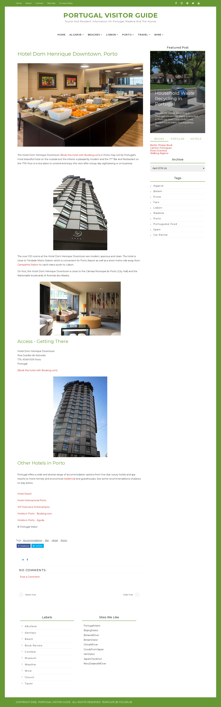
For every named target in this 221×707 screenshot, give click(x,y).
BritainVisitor (91, 639)
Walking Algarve (159, 153)
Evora (157, 196)
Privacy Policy (66, 3)
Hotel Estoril (24, 493)
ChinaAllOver (91, 644)
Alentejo (30, 632)
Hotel (55, 540)
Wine (157, 34)
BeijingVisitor (91, 630)
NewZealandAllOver (95, 663)
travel (143, 34)
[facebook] (176, 3)
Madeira (158, 213)
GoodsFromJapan (94, 649)
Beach (29, 639)
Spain (157, 229)
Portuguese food (165, 224)
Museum (30, 658)
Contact (39, 3)
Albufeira (31, 626)
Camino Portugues (161, 147)
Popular (178, 138)
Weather (30, 664)
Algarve (75, 34)
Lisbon (111, 34)
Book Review (34, 645)
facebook (24, 546)
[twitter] (193, 3)
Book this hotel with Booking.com (80, 155)
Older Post (128, 594)
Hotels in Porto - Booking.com (34, 513)
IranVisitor (89, 654)
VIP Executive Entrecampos (33, 507)
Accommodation (32, 540)
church (29, 677)
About (29, 3)
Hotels (196, 138)
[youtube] (198, 3)
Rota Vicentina (158, 150)
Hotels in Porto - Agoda (30, 520)
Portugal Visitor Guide (110, 15)
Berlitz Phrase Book (161, 145)
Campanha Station (28, 264)
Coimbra (30, 651)
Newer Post (30, 594)
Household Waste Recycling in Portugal (175, 98)
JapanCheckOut (93, 658)
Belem (157, 191)
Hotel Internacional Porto (31, 500)
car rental (160, 234)
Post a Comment (30, 576)
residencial (69, 478)
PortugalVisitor (92, 625)
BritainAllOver (91, 635)
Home (19, 3)
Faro (156, 202)
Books (159, 138)
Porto (127, 34)
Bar (47, 540)
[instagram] (181, 3)
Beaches (94, 34)
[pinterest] (187, 3)
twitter (38, 546)
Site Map (51, 3)
